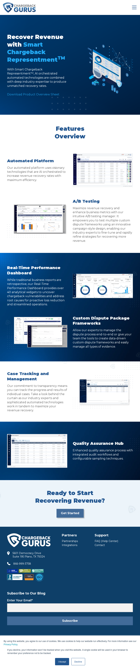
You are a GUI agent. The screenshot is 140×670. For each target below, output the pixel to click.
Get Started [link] (70, 513)
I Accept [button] (62, 661)
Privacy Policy (10, 644)
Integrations (69, 545)
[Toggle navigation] (134, 7)
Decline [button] (78, 661)
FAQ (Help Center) (106, 541)
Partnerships (70, 541)
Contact (100, 545)
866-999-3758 (22, 563)
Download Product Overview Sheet (33, 94)
